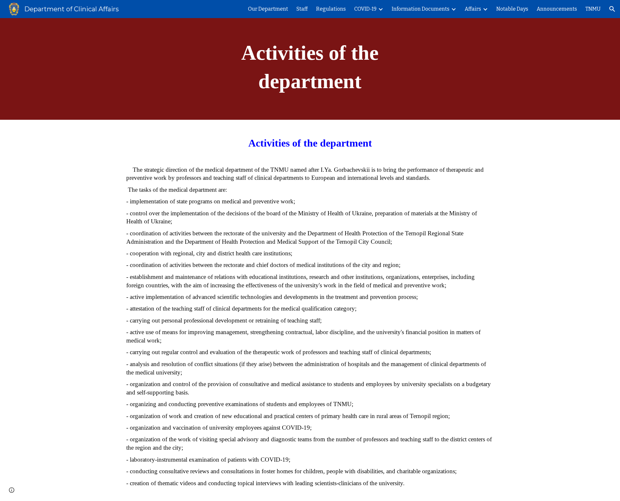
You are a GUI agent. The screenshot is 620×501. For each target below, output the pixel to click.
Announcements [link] (557, 9)
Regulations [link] (331, 9)
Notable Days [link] (512, 9)
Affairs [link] (473, 9)
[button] (612, 9)
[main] (310, 69)
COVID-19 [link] (365, 9)
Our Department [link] (268, 9)
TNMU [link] (593, 9)
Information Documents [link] (421, 9)
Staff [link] (302, 9)
